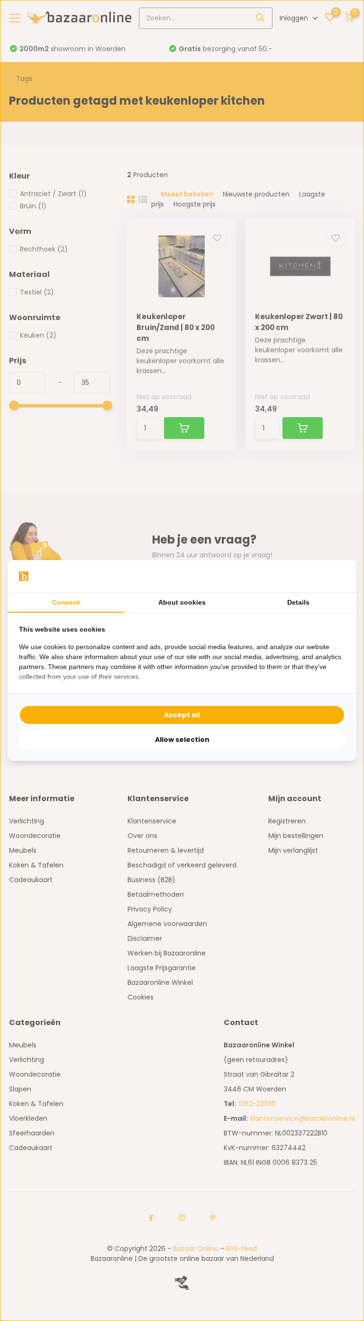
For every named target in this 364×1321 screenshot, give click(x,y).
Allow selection (182, 739)
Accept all (182, 715)
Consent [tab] (66, 602)
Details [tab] (298, 602)
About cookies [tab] (182, 602)
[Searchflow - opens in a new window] (333, 576)
